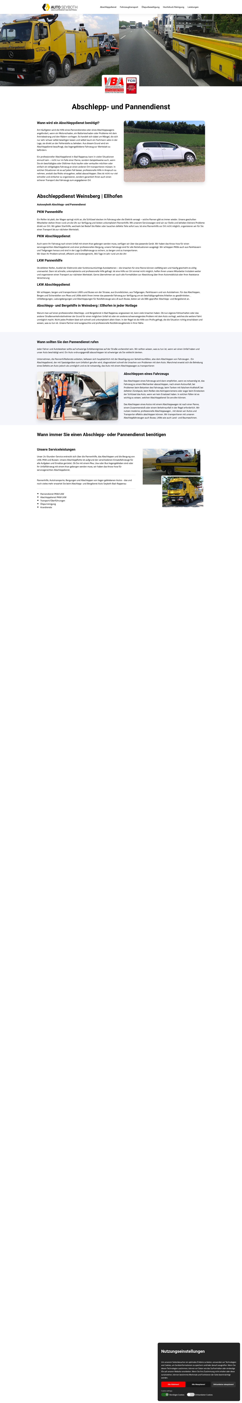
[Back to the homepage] (60, 7)
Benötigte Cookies (176, 1394)
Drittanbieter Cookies (204, 1394)
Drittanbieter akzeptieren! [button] (223, 1384)
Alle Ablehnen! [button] (173, 1384)
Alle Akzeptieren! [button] (198, 1384)
